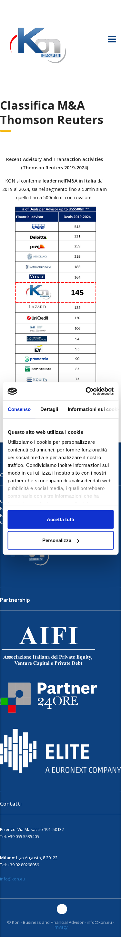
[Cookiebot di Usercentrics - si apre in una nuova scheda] (86, 391)
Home (5, 89)
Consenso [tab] (19, 409)
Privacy (61, 927)
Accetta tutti (60, 519)
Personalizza (56, 540)
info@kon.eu (12, 879)
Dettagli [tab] (49, 409)
